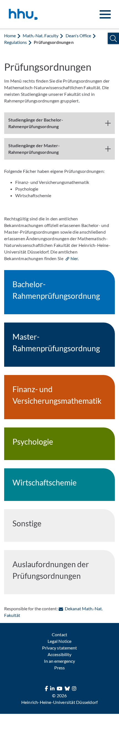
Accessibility (59, 654)
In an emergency (59, 661)
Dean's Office (78, 35)
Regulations (15, 42)
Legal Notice (59, 641)
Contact (59, 634)
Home (10, 35)
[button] (113, 38)
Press (59, 667)
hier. (75, 258)
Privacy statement (59, 647)
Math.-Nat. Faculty (40, 35)
